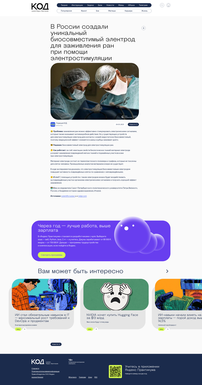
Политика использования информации (45, 371)
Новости (110, 5)
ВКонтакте (72, 377)
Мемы (121, 5)
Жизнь (144, 11)
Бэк (97, 11)
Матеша (112, 11)
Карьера (128, 11)
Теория (64, 5)
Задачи (90, 5)
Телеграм (143, 5)
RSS (95, 377)
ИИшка (131, 5)
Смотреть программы (51, 255)
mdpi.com (82, 196)
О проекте (35, 368)
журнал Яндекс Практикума (40, 11)
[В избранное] (144, 28)
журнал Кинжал (37, 377)
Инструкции (77, 5)
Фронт (84, 11)
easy (18, 329)
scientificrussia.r (68, 196)
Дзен (90, 377)
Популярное (66, 11)
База (100, 5)
